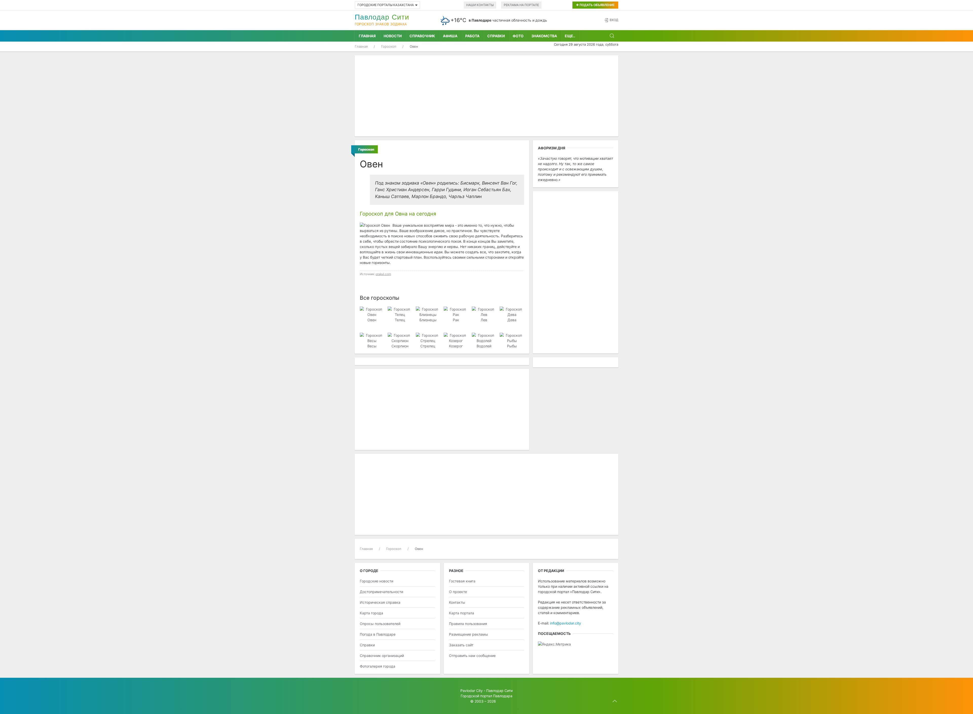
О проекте (458, 592)
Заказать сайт (461, 645)
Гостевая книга (462, 581)
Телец (400, 320)
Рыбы (512, 346)
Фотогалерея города (377, 666)
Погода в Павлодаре (378, 634)
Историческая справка (380, 602)
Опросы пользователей (380, 623)
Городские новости (376, 581)
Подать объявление (596, 5)
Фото (518, 36)
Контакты (457, 602)
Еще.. (570, 36)
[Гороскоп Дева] (512, 311)
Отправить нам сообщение (472, 655)
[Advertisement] (486, 95)
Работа (472, 36)
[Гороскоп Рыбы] (512, 337)
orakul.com (383, 274)
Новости (393, 36)
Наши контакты (480, 5)
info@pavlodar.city (565, 623)
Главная (367, 36)
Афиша (450, 36)
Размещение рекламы (468, 634)
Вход (614, 20)
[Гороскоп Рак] (456, 311)
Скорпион (399, 346)
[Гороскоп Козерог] (456, 337)
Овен (371, 320)
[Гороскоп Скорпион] (400, 337)
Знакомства (544, 36)
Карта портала (461, 613)
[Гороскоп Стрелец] (428, 337)
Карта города (371, 613)
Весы (372, 346)
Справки (496, 36)
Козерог (456, 346)
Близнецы (428, 320)
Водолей (484, 346)
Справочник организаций (382, 655)
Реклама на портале (521, 5)
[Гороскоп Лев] (484, 311)
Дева (512, 320)
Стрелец (427, 346)
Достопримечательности (381, 592)
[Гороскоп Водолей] (484, 337)
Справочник (422, 36)
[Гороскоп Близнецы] (428, 311)
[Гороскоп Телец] (400, 311)
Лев (484, 320)
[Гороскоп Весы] (372, 337)
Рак (456, 320)
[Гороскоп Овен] (372, 311)
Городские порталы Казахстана (386, 5)
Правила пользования (468, 623)
